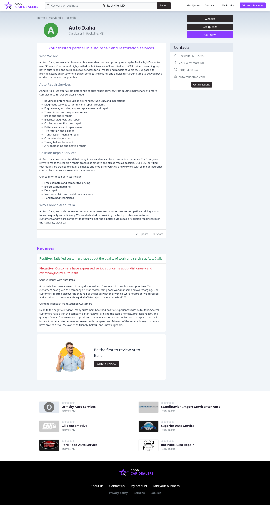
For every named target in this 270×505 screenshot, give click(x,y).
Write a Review (106, 364)
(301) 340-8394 (188, 70)
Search (164, 5)
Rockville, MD (68, 410)
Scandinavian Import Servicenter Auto (190, 407)
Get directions (201, 84)
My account (138, 486)
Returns (139, 493)
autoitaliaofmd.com (192, 77)
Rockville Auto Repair (177, 445)
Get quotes (210, 27)
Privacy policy (118, 493)
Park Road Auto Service (80, 445)
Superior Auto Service (177, 426)
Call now (210, 35)
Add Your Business (253, 5)
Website (210, 19)
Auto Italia (82, 27)
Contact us (117, 486)
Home (41, 18)
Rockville (70, 18)
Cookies (155, 493)
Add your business (166, 486)
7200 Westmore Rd (191, 63)
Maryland (55, 18)
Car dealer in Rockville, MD (86, 33)
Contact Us (211, 5)
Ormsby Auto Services (79, 407)
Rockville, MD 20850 (192, 56)
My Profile (228, 5)
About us (96, 486)
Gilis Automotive (74, 426)
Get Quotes (194, 5)
